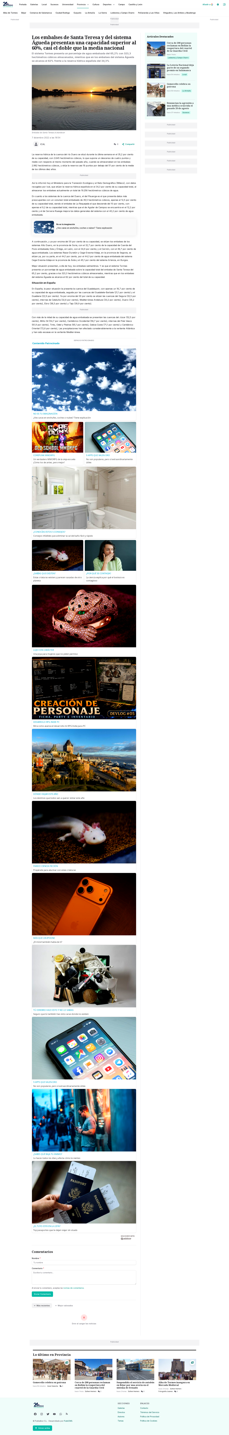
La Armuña (90, 13)
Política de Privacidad (149, 1416)
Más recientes (43, 1305)
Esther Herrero (90, 1391)
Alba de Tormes (10, 13)
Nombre (36, 1258)
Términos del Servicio (149, 1412)
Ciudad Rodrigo (63, 13)
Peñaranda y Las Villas (148, 13)
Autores (121, 1416)
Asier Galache (52, 1386)
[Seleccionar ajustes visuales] (218, 4)
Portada (23, 4)
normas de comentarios (73, 1288)
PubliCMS (68, 1421)
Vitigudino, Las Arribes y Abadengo (179, 13)
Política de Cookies (148, 1421)
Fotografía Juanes (165, 1391)
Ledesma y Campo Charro (122, 13)
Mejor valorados (65, 1305)
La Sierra (103, 13)
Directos (121, 1412)
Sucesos (186, 112)
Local (185, 74)
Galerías (34, 4)
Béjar (23, 13)
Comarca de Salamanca (41, 13)
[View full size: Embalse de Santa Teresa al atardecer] (84, 97)
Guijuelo (77, 13)
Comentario (38, 1268)
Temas (121, 1421)
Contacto (144, 1408)
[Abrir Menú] (224, 4)
